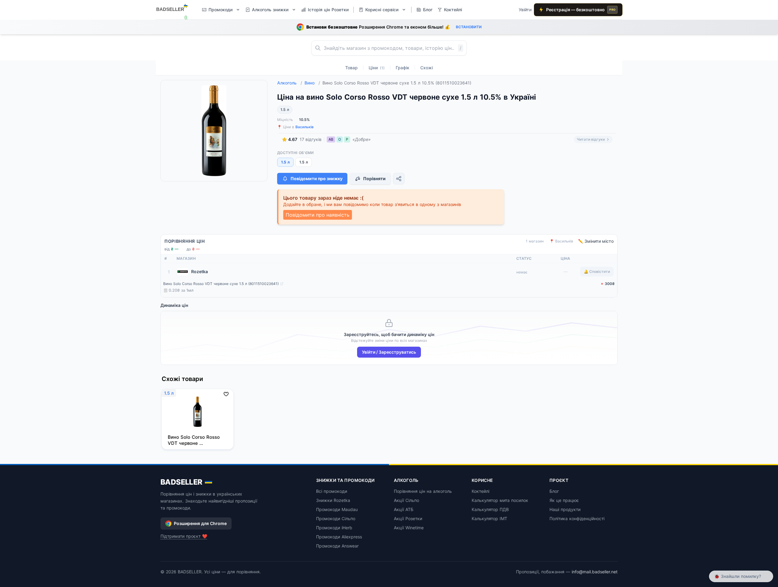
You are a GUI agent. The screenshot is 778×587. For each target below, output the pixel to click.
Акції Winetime (409, 527)
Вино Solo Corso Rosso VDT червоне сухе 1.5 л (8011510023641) (221, 283)
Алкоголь (289, 82)
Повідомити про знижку (317, 178)
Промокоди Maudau (337, 509)
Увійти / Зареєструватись (389, 352)
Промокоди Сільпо (335, 518)
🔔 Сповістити (597, 271)
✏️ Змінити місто (596, 241)
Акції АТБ (403, 509)
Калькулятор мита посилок (500, 500)
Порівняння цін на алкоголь (423, 491)
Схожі (426, 67)
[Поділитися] (398, 178)
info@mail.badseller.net (595, 571)
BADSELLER (181, 482)
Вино (312, 82)
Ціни (377, 67)
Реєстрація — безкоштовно (580, 9)
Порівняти (374, 178)
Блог (554, 491)
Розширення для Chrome (200, 523)
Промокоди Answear (337, 545)
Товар (351, 67)
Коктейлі (480, 491)
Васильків (304, 127)
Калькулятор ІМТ (489, 518)
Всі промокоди (331, 491)
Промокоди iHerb (334, 527)
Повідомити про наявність (317, 215)
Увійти (525, 9)
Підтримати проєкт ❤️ (183, 536)
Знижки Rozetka (333, 500)
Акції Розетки (408, 518)
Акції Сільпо (406, 500)
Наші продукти (564, 509)
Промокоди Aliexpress (339, 536)
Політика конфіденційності (576, 518)
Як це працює (564, 500)
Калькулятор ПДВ (490, 509)
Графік (402, 67)
